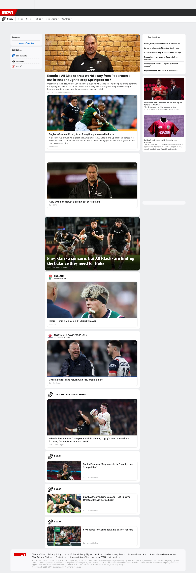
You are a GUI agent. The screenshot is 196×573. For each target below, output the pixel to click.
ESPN (7, 12)
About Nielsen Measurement (163, 554)
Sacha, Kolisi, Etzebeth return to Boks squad (162, 44)
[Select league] (8, 5)
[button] (187, 12)
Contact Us (61, 557)
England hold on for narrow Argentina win (161, 70)
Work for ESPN (99, 557)
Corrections (114, 557)
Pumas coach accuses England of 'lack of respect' (161, 65)
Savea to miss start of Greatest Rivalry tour (161, 48)
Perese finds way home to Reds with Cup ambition (160, 58)
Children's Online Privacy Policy (110, 554)
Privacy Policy (54, 554)
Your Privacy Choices (42, 557)
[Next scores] (193, 4)
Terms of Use (38, 554)
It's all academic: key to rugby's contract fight (162, 52)
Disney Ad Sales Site (79, 557)
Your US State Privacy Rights (78, 554)
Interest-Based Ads (137, 554)
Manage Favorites (26, 43)
